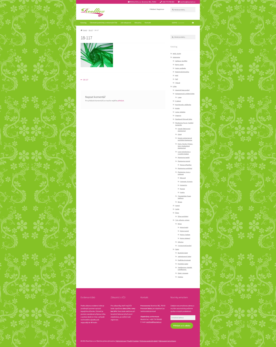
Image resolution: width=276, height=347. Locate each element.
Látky (175, 86)
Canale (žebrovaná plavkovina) (184, 130)
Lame (179, 97)
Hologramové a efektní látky (184, 94)
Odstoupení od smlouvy (167, 341)
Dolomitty (183, 185)
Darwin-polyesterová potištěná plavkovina (185, 139)
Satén (177, 209)
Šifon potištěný (183, 216)
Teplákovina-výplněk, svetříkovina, (185, 269)
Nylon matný (184, 231)
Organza (178, 116)
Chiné (180, 134)
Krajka (177, 108)
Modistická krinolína (182, 72)
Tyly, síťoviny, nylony (182, 220)
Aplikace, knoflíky (181, 61)
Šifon (177, 213)
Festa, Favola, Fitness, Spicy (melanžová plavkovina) (185, 146)
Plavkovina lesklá (184, 158)
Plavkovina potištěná (185, 168)
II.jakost (178, 101)
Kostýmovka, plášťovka (183, 105)
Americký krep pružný (182, 90)
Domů (85, 30)
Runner (182, 189)
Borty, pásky (179, 65)
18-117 (91, 30)
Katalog (83, 23)
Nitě (176, 75)
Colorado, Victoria (186, 182)
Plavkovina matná (184, 161)
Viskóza (180, 277)
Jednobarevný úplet (184, 257)
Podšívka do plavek (184, 260)
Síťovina (180, 242)
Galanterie (176, 57)
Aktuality (138, 23)
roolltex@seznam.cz (153, 322)
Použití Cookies (133, 341)
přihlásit (121, 101)
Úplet (177, 249)
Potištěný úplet (183, 264)
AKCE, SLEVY (177, 54)
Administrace (121, 341)
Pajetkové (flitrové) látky (183, 119)
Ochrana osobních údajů (149, 341)
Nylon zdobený (185, 238)
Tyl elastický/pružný (184, 246)
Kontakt (148, 23)
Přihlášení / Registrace (157, 9)
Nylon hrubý (184, 227)
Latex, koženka (180, 112)
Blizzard (183, 178)
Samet (177, 206)
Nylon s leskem (185, 235)
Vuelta (182, 192)
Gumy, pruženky (180, 68)
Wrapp (180, 202)
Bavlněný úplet (183, 253)
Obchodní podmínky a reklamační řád (103, 23)
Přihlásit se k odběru (181, 325)
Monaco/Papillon (185, 165)
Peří (176, 79)
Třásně (177, 83)
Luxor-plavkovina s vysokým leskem (184, 153)
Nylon (180, 224)
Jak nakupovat (125, 23)
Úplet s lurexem (183, 273)
